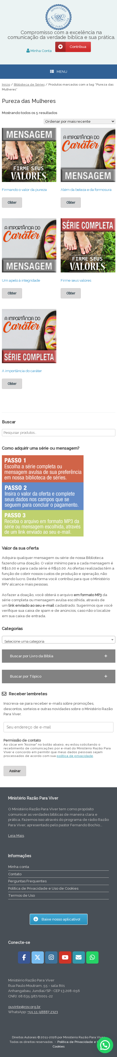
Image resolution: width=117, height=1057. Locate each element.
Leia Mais (16, 836)
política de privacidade (75, 756)
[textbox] (58, 641)
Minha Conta (41, 51)
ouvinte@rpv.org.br (24, 1007)
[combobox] (58, 639)
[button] (58, 656)
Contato (14, 874)
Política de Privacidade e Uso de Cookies (43, 888)
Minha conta (18, 867)
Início (6, 84)
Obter (12, 202)
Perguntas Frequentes (27, 881)
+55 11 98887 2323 (42, 1012)
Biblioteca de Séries (29, 84)
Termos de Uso (21, 895)
